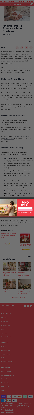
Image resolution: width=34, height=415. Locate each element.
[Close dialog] (32, 199)
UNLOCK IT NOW (25, 210)
